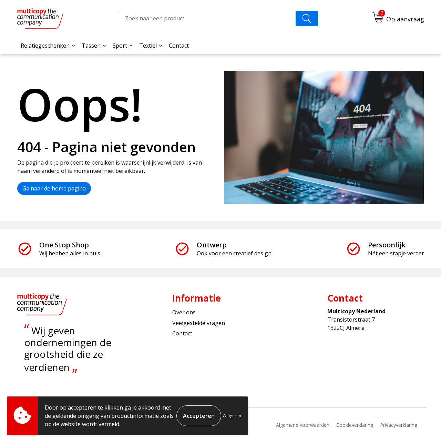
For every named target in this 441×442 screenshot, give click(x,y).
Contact (179, 45)
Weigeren (232, 416)
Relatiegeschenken (45, 45)
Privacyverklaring (398, 425)
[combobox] (207, 18)
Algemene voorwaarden (302, 425)
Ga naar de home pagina (54, 188)
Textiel (148, 45)
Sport (120, 45)
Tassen (91, 45)
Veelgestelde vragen (198, 323)
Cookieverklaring (354, 425)
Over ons (184, 312)
